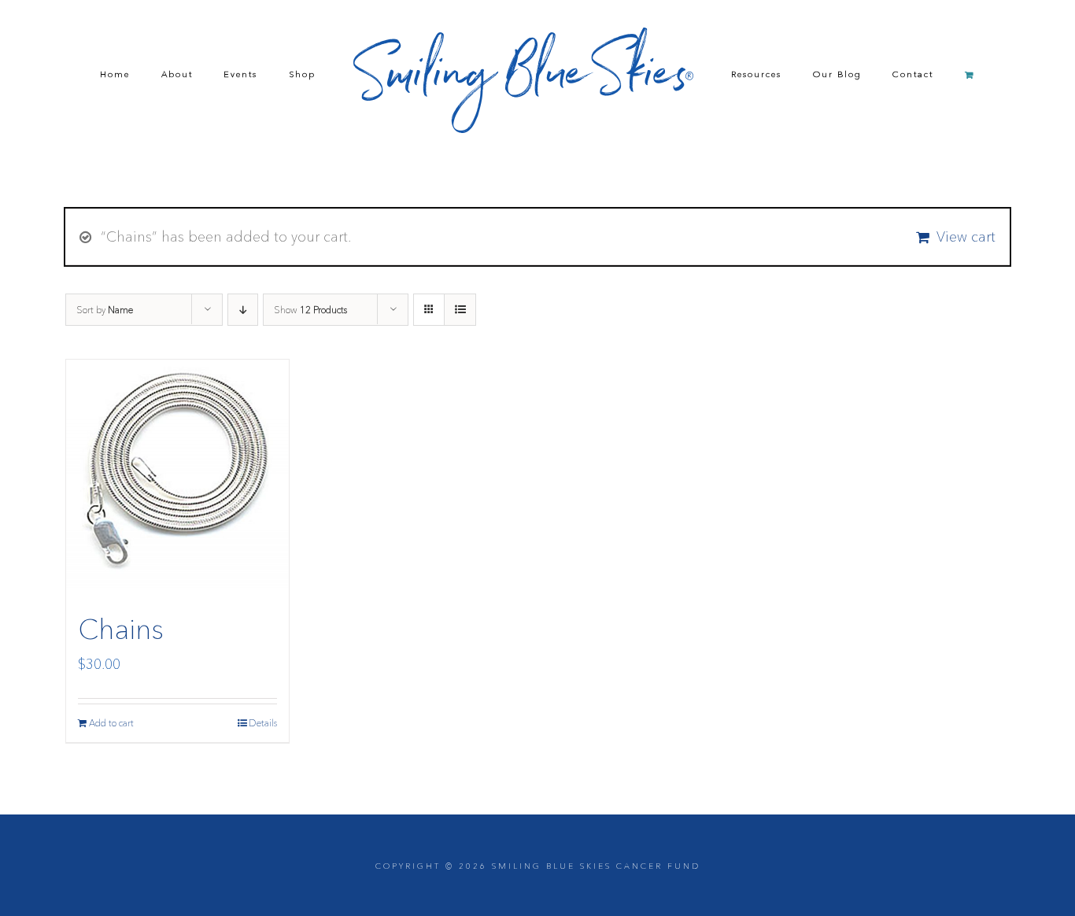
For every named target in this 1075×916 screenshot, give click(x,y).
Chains (121, 628)
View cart (966, 237)
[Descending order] (242, 310)
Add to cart (111, 723)
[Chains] (177, 474)
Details (263, 723)
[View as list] (460, 309)
